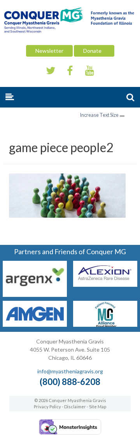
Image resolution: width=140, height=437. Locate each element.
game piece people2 (61, 147)
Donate (94, 50)
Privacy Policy (47, 406)
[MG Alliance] (105, 324)
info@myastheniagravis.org (70, 371)
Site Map (97, 406)
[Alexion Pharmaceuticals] (105, 284)
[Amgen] (35, 324)
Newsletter (49, 50)
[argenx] (35, 294)
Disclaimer (75, 406)
